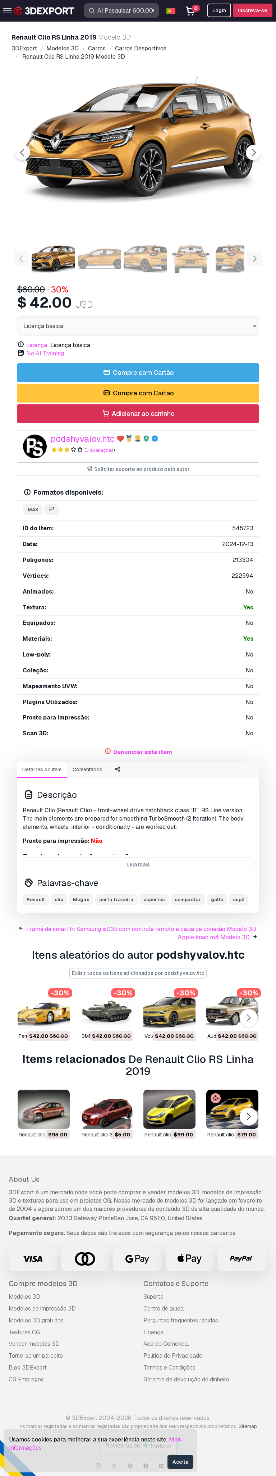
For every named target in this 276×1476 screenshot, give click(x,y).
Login (219, 10)
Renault (36, 899)
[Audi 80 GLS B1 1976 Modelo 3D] (232, 1010)
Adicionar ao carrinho (142, 413)
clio (59, 899)
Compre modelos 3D (43, 1283)
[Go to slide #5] (237, 258)
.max (32, 510)
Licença (153, 1332)
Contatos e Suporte (175, 1283)
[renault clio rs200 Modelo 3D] (169, 1109)
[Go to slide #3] (145, 258)
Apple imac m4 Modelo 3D (214, 937)
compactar (188, 899)
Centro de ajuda (163, 1308)
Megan (81, 899)
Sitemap (248, 1426)
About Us (24, 1179)
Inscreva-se (252, 10)
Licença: (37, 345)
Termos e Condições (169, 1367)
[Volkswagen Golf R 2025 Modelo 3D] (169, 1010)
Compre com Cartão (142, 372)
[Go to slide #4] (191, 258)
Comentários (87, 769)
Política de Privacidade (172, 1355)
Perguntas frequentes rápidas (180, 1320)
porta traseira (116, 899)
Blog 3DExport (28, 1367)
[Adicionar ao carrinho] (44, 1020)
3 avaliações (100, 450)
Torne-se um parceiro (36, 1355)
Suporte (153, 1296)
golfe (217, 899)
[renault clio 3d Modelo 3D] (106, 1109)
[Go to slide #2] (99, 258)
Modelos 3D (24, 1296)
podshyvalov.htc (83, 438)
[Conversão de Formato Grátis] (51, 510)
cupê (238, 899)
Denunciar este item (142, 752)
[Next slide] (253, 152)
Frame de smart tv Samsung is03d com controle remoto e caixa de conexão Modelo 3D (141, 929)
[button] (248, 1018)
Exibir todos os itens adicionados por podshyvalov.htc (138, 973)
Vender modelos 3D (34, 1344)
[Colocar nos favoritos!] (59, 1020)
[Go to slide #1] (53, 258)
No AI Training (45, 353)
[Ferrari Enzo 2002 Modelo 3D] (44, 1010)
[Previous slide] (22, 152)
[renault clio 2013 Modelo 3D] (232, 1109)
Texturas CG (24, 1332)
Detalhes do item (41, 769)
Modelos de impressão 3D (42, 1308)
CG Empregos (26, 1379)
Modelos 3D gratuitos (36, 1320)
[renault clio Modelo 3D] (44, 1109)
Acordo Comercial (166, 1344)
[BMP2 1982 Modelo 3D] (106, 1010)
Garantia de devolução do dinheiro (186, 1379)
